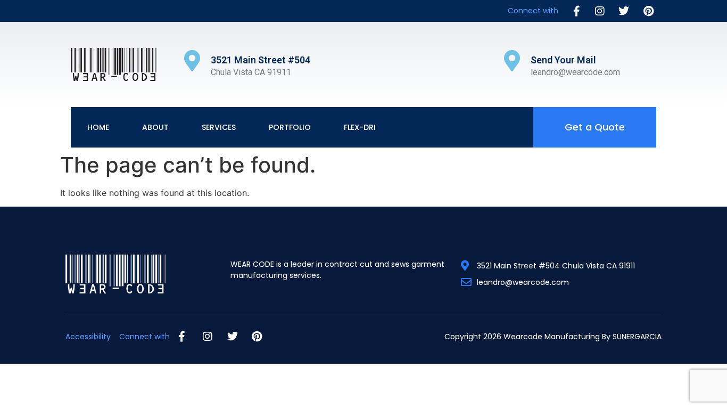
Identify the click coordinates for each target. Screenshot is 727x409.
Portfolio (290, 127)
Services (219, 127)
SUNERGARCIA (637, 336)
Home (98, 127)
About (155, 127)
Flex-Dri (360, 127)
